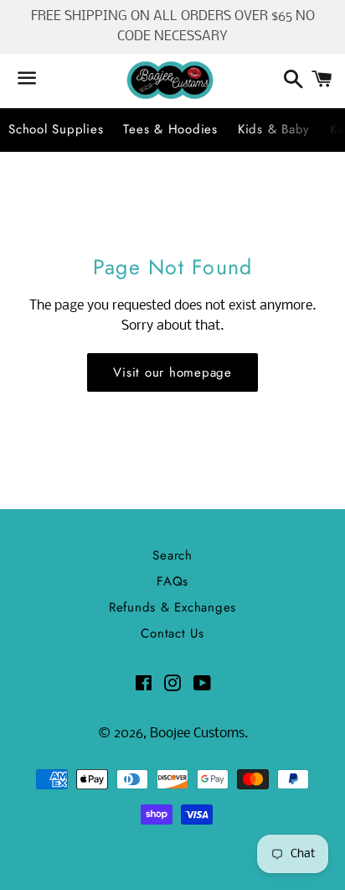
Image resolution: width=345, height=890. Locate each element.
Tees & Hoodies (170, 129)
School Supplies (55, 129)
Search (172, 555)
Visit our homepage (172, 372)
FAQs (172, 581)
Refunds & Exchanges (172, 607)
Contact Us (172, 633)
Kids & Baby (274, 129)
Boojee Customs (197, 733)
